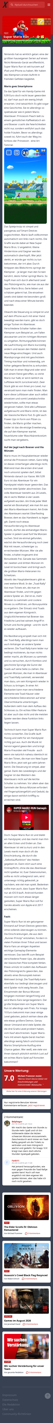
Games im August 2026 (17, 1320)
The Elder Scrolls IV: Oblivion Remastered (20, 1228)
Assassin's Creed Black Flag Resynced (26, 1275)
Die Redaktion (11, 1404)
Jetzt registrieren (36, 1105)
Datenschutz (10, 1399)
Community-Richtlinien (16, 1414)
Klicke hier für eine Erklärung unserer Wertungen (26, 1091)
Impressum (9, 1395)
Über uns (8, 1409)
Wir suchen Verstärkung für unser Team (24, 1367)
